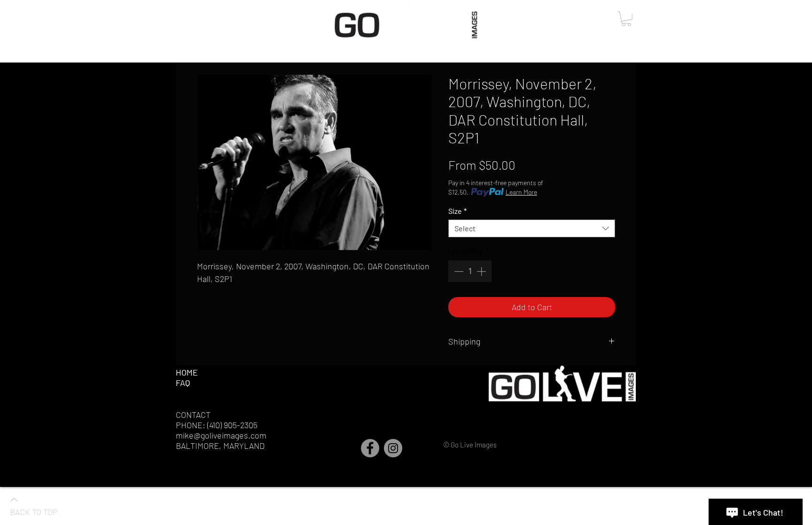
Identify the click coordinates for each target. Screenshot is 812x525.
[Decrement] (458, 271)
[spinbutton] (470, 271)
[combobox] (531, 228)
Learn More (521, 192)
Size (457, 210)
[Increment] (482, 271)
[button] (626, 18)
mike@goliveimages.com (221, 435)
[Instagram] (393, 448)
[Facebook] (370, 448)
